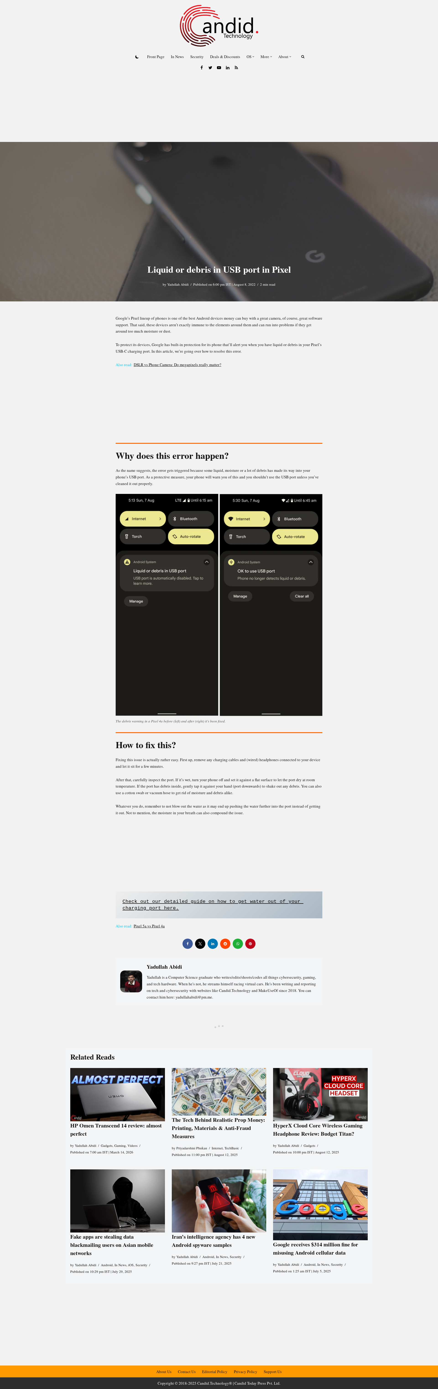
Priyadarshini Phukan (191, 1148)
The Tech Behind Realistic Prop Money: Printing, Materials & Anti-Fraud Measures (218, 1128)
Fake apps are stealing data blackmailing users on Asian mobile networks (111, 1244)
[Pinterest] (250, 944)
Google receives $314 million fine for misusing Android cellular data (315, 1248)
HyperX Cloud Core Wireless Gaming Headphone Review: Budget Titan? (317, 1129)
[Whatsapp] (238, 944)
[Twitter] (210, 67)
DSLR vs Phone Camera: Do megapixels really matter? (177, 364)
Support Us (273, 1371)
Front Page (155, 56)
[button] (253, 56)
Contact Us (187, 1371)
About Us (164, 1371)
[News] (236, 67)
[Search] (303, 56)
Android (107, 1265)
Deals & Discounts (225, 56)
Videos (133, 1145)
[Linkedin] (227, 67)
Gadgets (106, 1145)
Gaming (120, 1145)
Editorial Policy (214, 1371)
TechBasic (231, 1148)
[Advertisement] (219, 108)
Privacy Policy (245, 1371)
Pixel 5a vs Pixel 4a (149, 926)
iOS (131, 1265)
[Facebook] (201, 67)
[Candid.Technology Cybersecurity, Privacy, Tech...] (219, 25)
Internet (217, 1148)
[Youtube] (219, 67)
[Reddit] (225, 944)
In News (177, 56)
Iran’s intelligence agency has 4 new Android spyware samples (213, 1240)
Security (197, 56)
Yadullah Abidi (178, 284)
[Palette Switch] (137, 56)
